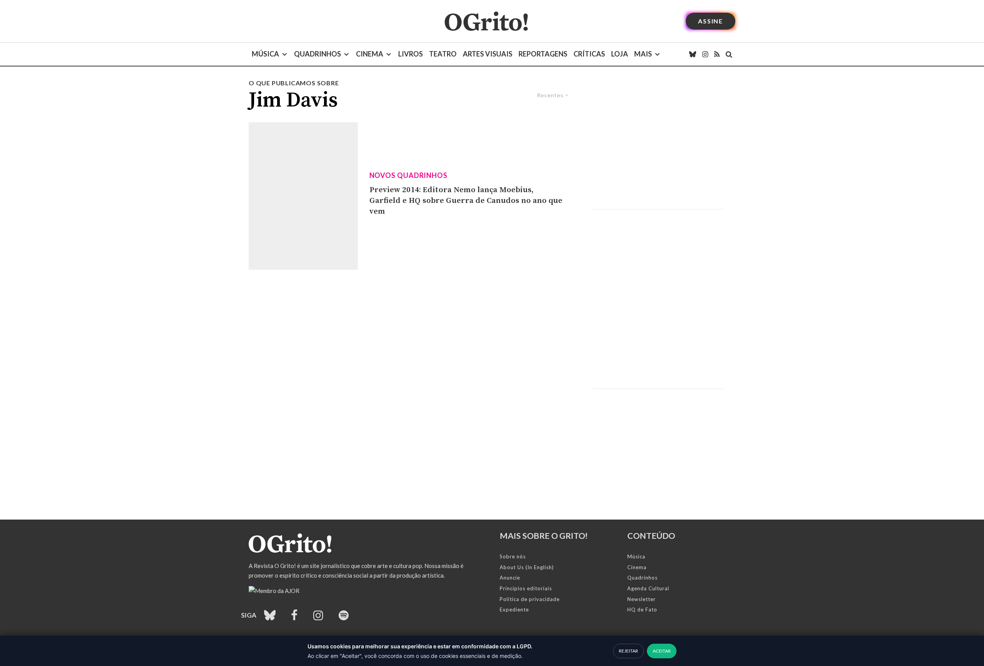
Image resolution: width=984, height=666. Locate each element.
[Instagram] (705, 54)
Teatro (443, 54)
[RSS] (717, 54)
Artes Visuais (487, 54)
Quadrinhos (317, 54)
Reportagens (543, 54)
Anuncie (510, 578)
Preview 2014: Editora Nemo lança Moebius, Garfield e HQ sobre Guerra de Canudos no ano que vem (465, 200)
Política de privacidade (530, 599)
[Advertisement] (658, 144)
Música (265, 54)
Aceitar (662, 651)
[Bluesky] (692, 54)
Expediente (514, 609)
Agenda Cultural (648, 588)
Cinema (369, 54)
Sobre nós (513, 556)
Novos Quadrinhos (408, 175)
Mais (643, 54)
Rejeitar (628, 651)
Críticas (589, 54)
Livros (410, 54)
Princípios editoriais (526, 588)
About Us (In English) (527, 567)
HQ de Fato (642, 609)
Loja (619, 54)
